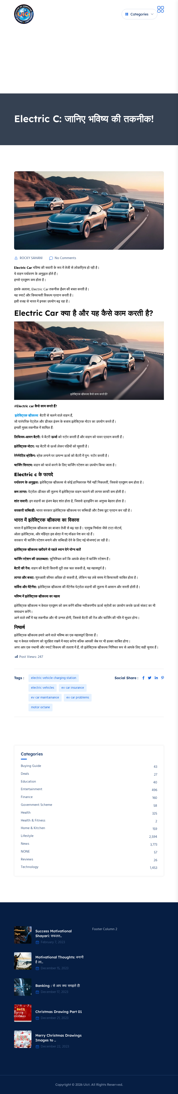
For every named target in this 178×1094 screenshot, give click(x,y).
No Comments (65, 258)
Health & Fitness (33, 820)
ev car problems (77, 697)
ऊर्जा (54, 437)
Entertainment (31, 789)
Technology (29, 867)
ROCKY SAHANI (31, 258)
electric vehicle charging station (53, 678)
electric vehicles (42, 687)
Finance (27, 797)
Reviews (27, 859)
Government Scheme (36, 805)
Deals (25, 774)
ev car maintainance (45, 697)
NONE (25, 852)
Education (28, 782)
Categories (139, 14)
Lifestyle (27, 836)
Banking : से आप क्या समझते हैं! (57, 985)
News (25, 844)
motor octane (40, 707)
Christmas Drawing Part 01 (58, 1011)
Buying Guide (31, 766)
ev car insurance (72, 687)
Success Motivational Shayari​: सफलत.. (53, 933)
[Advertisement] (89, 60)
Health (26, 813)
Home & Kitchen (33, 828)
